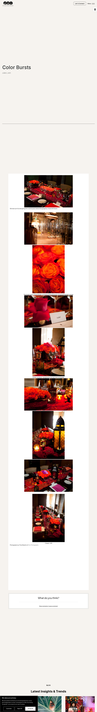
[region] (19, 704)
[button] (95, 9)
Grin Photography (33, 545)
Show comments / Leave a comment (48, 606)
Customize (9, 708)
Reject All (19, 708)
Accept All (30, 708)
